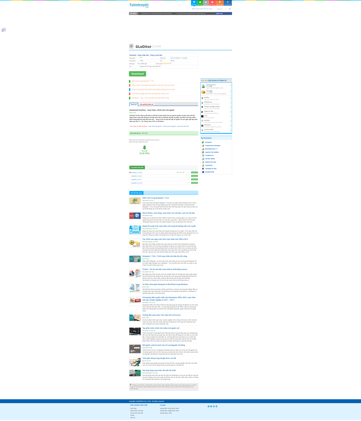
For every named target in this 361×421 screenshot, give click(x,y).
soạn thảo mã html (183, 126)
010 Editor (209, 90)
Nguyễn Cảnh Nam (153, 228)
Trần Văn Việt (151, 302)
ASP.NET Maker (210, 159)
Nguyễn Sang (132, 112)
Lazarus (186, 280)
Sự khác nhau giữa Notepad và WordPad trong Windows (165, 284)
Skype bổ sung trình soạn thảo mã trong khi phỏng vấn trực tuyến (153, 89)
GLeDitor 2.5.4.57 (136, 176)
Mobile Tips (220, 4)
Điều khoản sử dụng (136, 410)
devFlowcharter (211, 85)
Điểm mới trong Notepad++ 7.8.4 (143, 81)
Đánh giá (134, 104)
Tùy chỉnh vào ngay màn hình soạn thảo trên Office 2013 (150, 94)
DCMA (132, 415)
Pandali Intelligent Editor (212, 106)
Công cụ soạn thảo (156, 55)
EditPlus (206, 97)
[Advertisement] (180, 29)
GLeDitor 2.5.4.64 (136, 172)
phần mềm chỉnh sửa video (151, 341)
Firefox (173, 274)
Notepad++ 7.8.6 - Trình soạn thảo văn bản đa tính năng (150, 98)
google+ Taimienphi (211, 406)
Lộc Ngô (150, 347)
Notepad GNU (209, 172)
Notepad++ (163, 203)
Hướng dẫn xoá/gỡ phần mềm (169, 410)
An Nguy (150, 215)
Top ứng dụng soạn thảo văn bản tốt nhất (159, 370)
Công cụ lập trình (143, 55)
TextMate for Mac (211, 168)
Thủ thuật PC (227, 4)
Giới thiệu (133, 408)
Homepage (184, 58)
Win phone (212, 4)
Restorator (207, 125)
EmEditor (207, 120)
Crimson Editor (209, 129)
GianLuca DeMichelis (175, 58)
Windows (194, 4)
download (139, 5)
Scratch (148, 350)
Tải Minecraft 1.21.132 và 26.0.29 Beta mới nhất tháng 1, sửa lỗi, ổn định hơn (156, 14)
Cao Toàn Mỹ (151, 330)
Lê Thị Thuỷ (151, 272)
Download (133, 55)
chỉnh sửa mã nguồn (169, 126)
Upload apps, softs (166, 413)
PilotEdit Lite (208, 102)
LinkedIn (216, 406)
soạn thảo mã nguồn (154, 126)
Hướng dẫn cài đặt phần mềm (169, 408)
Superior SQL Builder (212, 152)
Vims (205, 116)
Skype (157, 235)
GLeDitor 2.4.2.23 (136, 183)
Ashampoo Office (147, 305)
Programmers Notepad (212, 145)
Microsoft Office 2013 (149, 246)
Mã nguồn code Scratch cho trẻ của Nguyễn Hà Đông (163, 345)
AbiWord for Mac (210, 162)
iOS (206, 4)
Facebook (208, 406)
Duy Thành (146, 287)
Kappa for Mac (208, 111)
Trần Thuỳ (151, 200)
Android (200, 4)
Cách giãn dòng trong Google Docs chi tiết (159, 358)
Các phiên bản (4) (146, 104)
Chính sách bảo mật (136, 413)
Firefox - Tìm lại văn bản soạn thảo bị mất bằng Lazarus (164, 269)
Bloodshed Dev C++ (211, 149)
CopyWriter (209, 165)
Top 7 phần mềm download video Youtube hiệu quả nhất (190, 14)
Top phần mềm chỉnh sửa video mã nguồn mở (160, 328)
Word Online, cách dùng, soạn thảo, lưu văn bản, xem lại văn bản (153, 85)
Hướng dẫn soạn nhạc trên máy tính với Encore (161, 315)
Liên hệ (132, 417)
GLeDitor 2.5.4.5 (136, 179)
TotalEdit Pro (209, 155)
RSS (214, 406)
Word (181, 222)
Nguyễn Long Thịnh (153, 241)
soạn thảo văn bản (157, 375)
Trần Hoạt (146, 259)
